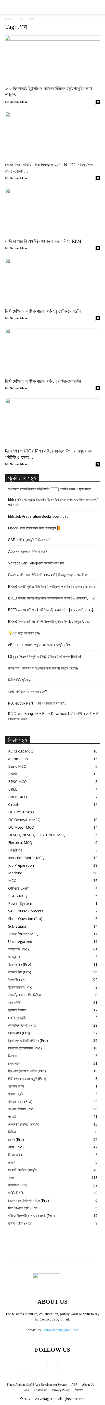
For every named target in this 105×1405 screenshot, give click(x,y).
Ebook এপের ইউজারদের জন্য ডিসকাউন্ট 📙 (34, 528)
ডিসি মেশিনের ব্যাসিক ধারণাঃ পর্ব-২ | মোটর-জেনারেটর (43, 311)
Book (12, 774)
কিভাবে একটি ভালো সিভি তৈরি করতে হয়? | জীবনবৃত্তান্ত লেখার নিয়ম (47, 575)
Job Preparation (21, 865)
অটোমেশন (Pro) (18, 949)
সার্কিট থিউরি (15, 1192)
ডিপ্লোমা (13, 1055)
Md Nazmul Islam (16, 101)
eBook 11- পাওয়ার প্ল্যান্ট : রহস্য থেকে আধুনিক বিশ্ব (39, 645)
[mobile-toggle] (9, 7)
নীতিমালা (79, 1390)
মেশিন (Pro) (16, 1139)
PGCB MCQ (17, 895)
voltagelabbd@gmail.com (61, 1330)
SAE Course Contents (25, 911)
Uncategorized (20, 941)
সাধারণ (12, 1177)
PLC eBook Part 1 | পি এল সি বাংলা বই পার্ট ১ (37, 703)
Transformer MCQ (23, 933)
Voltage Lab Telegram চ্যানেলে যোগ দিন (36, 563)
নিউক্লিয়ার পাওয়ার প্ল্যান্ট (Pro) (27, 1078)
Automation (18, 758)
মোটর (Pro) (16, 1147)
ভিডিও (12, 1131)
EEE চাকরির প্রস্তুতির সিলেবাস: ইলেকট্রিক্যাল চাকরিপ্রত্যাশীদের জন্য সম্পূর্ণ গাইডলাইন (53, 502)
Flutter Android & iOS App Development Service (37, 1384)
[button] (98, 7)
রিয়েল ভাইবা (15, 1154)
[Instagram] (25, 1366)
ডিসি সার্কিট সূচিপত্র (19, 680)
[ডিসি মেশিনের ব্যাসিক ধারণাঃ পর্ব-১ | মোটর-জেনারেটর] (52, 351)
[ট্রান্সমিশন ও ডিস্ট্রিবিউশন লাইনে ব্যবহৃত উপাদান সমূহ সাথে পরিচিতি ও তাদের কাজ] (52, 421)
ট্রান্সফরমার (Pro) (19, 1032)
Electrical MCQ (20, 842)
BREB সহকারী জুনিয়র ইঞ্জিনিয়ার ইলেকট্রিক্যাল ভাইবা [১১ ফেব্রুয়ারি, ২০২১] (52, 598)
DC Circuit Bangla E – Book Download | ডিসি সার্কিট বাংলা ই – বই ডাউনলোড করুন (53, 716)
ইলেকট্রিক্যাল (16, 979)
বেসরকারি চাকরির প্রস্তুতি (23, 1124)
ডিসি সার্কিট (14, 1063)
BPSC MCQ (17, 781)
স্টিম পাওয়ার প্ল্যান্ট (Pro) (23, 1208)
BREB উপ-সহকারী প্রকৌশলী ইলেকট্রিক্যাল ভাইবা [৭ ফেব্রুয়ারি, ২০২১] (50, 610)
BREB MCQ (17, 796)
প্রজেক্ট (12, 1116)
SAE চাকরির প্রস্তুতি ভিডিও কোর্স (28, 540)
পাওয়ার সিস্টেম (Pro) (21, 1109)
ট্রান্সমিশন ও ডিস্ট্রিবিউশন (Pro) (28, 1040)
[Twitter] (80, 1366)
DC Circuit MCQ (21, 812)
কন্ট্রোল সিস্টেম (16, 1010)
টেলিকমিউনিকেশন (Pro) (22, 1025)
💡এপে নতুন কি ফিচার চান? (24, 633)
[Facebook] (11, 1366)
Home (8, 19)
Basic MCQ (17, 766)
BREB (13, 789)
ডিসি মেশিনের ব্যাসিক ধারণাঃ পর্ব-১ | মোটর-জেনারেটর (43, 381)
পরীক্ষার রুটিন (16, 1086)
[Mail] (52, 1366)
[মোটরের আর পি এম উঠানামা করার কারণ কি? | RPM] (52, 211)
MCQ (12, 880)
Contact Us (40, 1390)
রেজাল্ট (11, 1162)
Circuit (13, 804)
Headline (15, 850)
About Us (88, 1384)
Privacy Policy (61, 1390)
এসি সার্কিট (14, 1002)
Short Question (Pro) (25, 918)
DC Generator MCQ (24, 819)
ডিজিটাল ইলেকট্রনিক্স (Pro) (25, 1048)
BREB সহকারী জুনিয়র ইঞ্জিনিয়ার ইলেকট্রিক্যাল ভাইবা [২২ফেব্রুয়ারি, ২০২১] (52, 586)
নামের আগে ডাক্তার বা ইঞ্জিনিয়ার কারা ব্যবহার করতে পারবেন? (43, 668)
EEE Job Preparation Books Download (38, 516)
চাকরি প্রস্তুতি (17, 1017)
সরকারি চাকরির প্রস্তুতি (22, 1169)
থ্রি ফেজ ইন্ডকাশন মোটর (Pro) (27, 1070)
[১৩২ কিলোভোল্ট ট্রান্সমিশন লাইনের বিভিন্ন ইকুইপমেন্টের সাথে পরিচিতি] (52, 59)
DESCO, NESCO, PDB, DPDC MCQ (36, 834)
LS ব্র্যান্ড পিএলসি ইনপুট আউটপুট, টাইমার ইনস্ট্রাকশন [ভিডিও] (44, 657)
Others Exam (19, 888)
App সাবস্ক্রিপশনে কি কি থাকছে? (27, 551)
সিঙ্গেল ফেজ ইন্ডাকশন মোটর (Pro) (28, 1200)
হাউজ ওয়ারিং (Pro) (20, 1223)
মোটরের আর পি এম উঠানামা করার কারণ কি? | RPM (43, 241)
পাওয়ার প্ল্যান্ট (15, 1093)
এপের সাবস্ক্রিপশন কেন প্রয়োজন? (27, 692)
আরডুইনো (14, 956)
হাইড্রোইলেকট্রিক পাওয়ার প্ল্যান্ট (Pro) (31, 1215)
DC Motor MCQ (21, 827)
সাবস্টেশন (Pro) (18, 1185)
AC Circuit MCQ (20, 751)
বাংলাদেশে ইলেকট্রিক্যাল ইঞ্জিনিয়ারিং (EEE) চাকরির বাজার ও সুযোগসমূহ (49, 489)
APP (74, 1384)
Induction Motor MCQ (26, 857)
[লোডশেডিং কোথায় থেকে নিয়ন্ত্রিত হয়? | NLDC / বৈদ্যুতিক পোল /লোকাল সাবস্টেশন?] (52, 135)
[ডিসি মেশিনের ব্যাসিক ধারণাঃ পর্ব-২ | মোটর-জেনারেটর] (52, 281)
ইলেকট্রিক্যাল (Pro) (21, 987)
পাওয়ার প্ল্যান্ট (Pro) (20, 1101)
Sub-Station (17, 926)
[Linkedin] (39, 1366)
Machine (15, 873)
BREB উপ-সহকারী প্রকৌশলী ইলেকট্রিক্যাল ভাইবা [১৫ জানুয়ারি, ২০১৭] (50, 622)
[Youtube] (94, 1366)
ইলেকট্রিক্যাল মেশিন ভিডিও (24, 994)
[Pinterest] (66, 1366)
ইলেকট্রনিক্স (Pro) (19, 964)
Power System (20, 903)
